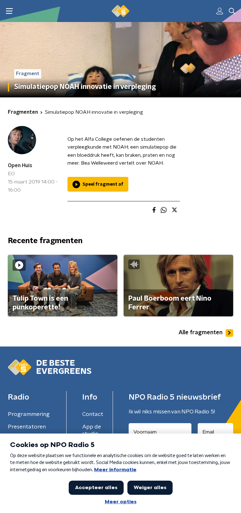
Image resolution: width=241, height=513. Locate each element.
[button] (9, 11)
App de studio (91, 430)
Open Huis (20, 165)
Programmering (29, 414)
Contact (92, 414)
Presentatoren (27, 427)
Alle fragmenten (200, 333)
